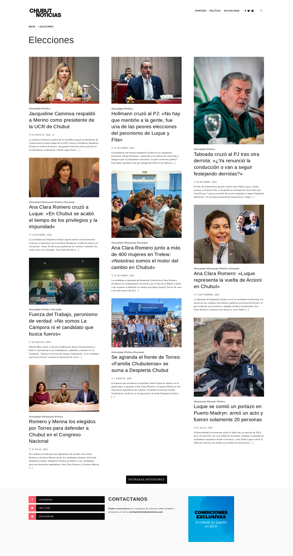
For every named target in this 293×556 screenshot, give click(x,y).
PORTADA (200, 10)
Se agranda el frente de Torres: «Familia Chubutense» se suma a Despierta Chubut (146, 363)
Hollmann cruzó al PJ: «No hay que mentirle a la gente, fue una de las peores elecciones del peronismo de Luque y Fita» (145, 126)
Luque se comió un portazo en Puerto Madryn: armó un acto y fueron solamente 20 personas (228, 413)
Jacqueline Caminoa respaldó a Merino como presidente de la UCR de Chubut (62, 120)
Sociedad (69, 202)
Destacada (48, 202)
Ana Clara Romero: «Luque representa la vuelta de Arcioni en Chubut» (228, 280)
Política (215, 10)
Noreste (212, 401)
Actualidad (231, 10)
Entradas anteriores (146, 479)
